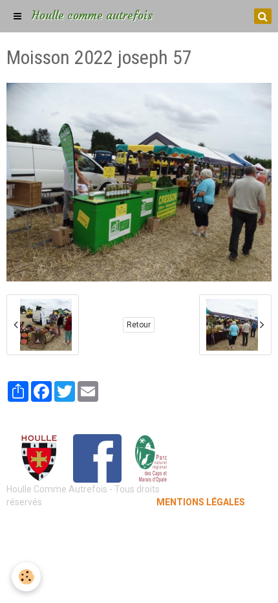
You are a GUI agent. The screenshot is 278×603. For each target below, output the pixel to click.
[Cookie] (26, 576)
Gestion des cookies (139, 547)
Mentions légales (139, 528)
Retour (139, 324)
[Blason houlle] (38, 457)
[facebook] (97, 457)
